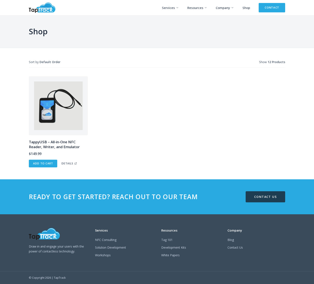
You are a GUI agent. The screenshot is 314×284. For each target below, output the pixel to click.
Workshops (103, 255)
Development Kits (173, 247)
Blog (230, 240)
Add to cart (43, 163)
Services (168, 8)
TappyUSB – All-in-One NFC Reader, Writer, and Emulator (54, 144)
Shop (246, 8)
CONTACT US (265, 197)
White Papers (170, 255)
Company (223, 8)
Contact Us (235, 247)
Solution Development (110, 247)
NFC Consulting (105, 240)
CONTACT (272, 7)
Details (67, 163)
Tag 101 (167, 240)
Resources (195, 8)
